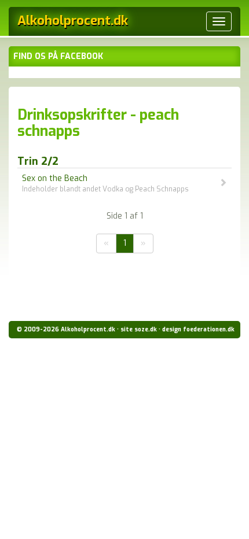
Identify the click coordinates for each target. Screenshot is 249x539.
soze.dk (145, 329)
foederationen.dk (209, 329)
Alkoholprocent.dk (72, 20)
